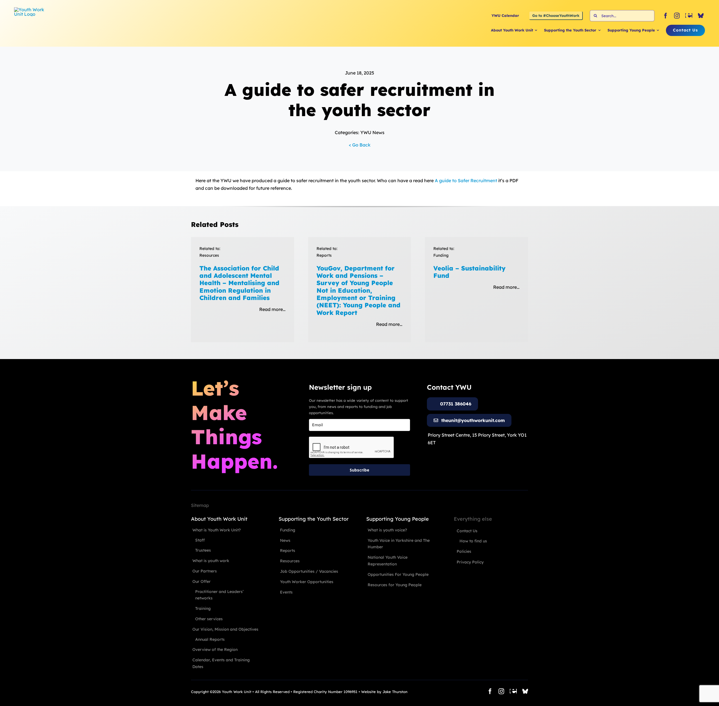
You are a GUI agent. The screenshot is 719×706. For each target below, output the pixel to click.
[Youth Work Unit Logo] (31, 9)
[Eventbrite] (688, 16)
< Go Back (359, 145)
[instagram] (677, 16)
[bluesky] (701, 16)
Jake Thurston (395, 691)
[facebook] (665, 16)
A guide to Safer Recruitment (466, 180)
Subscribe (359, 470)
